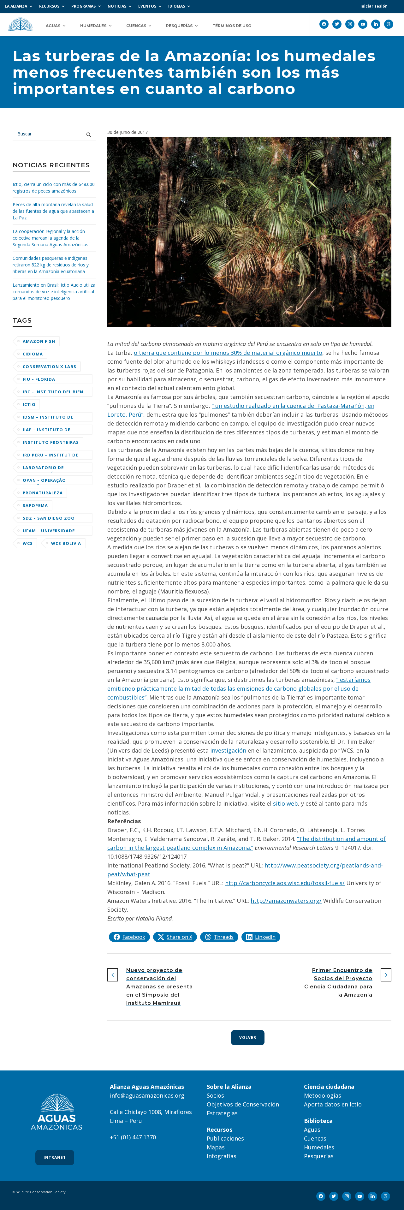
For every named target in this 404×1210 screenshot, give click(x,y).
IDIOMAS (176, 6)
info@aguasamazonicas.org (147, 1095)
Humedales (319, 1147)
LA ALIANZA (16, 6)
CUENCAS (136, 25)
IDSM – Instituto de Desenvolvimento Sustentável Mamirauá (52, 418)
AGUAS (53, 25)
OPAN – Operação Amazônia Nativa (45, 481)
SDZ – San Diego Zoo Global (49, 519)
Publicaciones (225, 1138)
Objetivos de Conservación (243, 1104)
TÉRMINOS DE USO (232, 25)
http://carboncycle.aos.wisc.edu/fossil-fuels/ (285, 883)
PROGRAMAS (83, 6)
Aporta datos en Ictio (333, 1104)
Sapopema (35, 505)
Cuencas (315, 1138)
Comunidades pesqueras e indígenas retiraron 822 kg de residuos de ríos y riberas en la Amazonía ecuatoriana (51, 264)
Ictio (29, 404)
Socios (215, 1095)
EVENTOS (147, 6)
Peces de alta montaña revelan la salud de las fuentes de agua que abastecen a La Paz (53, 211)
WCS (28, 543)
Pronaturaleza (43, 493)
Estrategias (222, 1113)
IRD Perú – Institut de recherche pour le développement (50, 456)
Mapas (216, 1147)
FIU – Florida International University (42, 380)
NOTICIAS (117, 6)
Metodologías (322, 1095)
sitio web (285, 803)
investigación (228, 750)
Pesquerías (319, 1156)
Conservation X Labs (49, 366)
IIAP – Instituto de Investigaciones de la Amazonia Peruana (51, 431)
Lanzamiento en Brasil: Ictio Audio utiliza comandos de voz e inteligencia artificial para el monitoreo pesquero (54, 291)
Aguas (312, 1129)
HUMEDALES (93, 25)
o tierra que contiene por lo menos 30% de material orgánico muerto (228, 352)
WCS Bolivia (66, 543)
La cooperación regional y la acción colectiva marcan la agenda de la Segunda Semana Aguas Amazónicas (50, 237)
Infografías (221, 1156)
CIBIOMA (33, 354)
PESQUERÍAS (179, 25)
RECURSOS (49, 6)
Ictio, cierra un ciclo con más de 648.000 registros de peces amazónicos (54, 187)
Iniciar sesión (374, 6)
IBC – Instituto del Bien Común (53, 393)
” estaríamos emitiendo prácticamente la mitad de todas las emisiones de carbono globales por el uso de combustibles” (239, 688)
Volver (247, 1037)
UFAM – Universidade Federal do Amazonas (51, 532)
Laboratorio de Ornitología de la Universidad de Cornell (53, 469)
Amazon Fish (39, 341)
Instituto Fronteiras (51, 442)
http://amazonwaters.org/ (286, 900)
